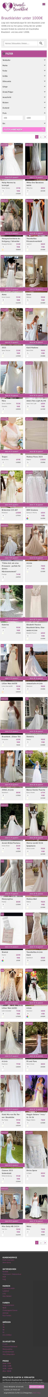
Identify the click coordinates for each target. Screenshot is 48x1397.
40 (3, 1330)
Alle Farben (7, 1315)
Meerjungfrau (7, 1349)
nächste (45, 137)
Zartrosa (5, 1313)
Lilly (4, 1293)
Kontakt (5, 1271)
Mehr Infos (37, 1393)
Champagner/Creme (10, 1310)
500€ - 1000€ (7, 1368)
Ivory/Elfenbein (8, 1305)
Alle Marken (7, 1296)
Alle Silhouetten (9, 1354)
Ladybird (6, 1291)
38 (3, 1327)
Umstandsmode (8, 1352)
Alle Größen (7, 1335)
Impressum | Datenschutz (12, 1274)
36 (3, 1324)
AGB (4, 1277)
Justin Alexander (9, 1288)
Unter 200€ (7, 1363)
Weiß (4, 1308)
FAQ (4, 1279)
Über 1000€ (7, 1371)
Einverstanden (36, 1386)
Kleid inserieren (8, 1260)
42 (3, 1332)
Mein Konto (7, 1262)
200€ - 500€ (7, 1366)
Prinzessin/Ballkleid (10, 1346)
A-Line (5, 1344)
